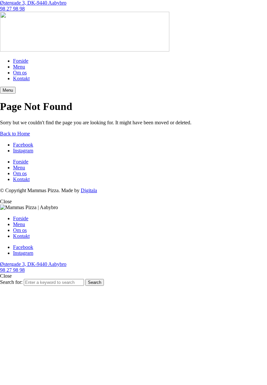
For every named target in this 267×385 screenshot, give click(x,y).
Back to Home (15, 133)
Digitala (89, 190)
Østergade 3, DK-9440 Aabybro (33, 3)
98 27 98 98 (12, 8)
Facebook (23, 144)
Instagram (23, 150)
